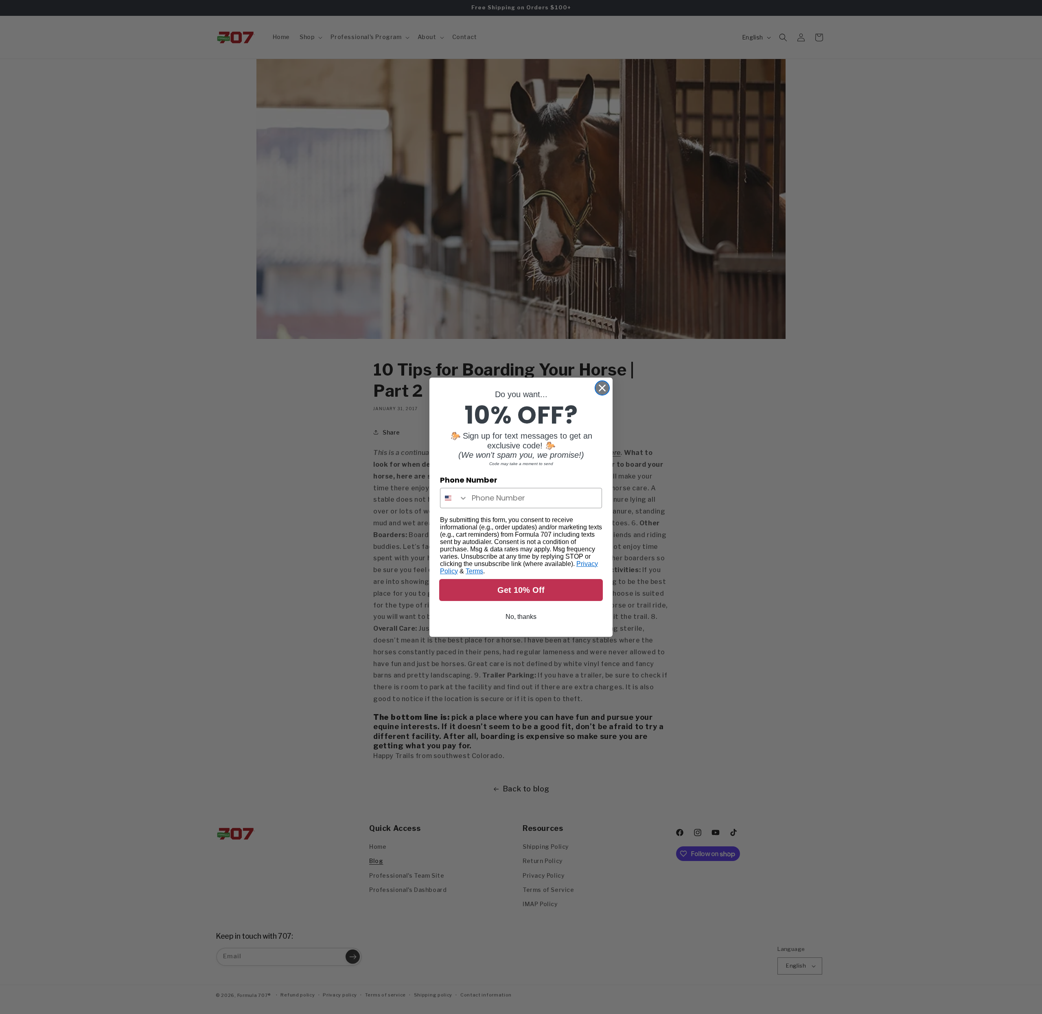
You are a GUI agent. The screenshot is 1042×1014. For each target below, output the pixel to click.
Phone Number (468, 480)
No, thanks (521, 616)
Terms (474, 571)
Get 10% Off (521, 590)
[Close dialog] (602, 388)
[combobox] (454, 498)
